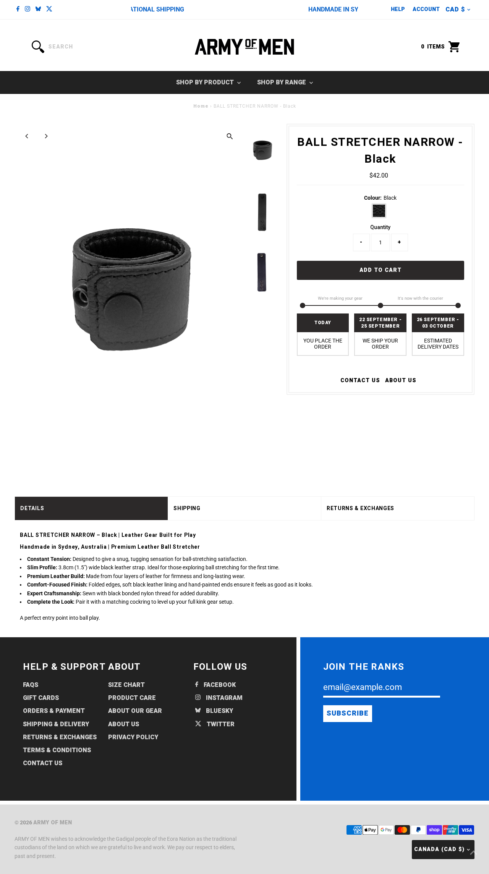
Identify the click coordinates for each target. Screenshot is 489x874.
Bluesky (218, 711)
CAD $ (455, 9)
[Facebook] (18, 9)
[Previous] (27, 136)
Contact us (360, 380)
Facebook (219, 685)
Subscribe (348, 713)
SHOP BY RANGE (282, 82)
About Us (400, 380)
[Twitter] (49, 9)
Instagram (223, 698)
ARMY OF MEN (52, 823)
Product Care (132, 698)
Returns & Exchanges (60, 737)
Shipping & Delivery (56, 724)
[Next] (45, 136)
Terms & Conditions (57, 750)
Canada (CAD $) (439, 849)
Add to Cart (380, 270)
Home (201, 106)
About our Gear (135, 711)
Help (398, 9)
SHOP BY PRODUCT (205, 82)
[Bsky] (38, 9)
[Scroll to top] (473, 853)
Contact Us (42, 763)
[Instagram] (27, 9)
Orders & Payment (54, 711)
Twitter (220, 724)
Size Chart (126, 685)
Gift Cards (41, 698)
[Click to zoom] (229, 136)
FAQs (30, 685)
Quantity (380, 227)
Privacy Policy (133, 737)
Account (426, 9)
